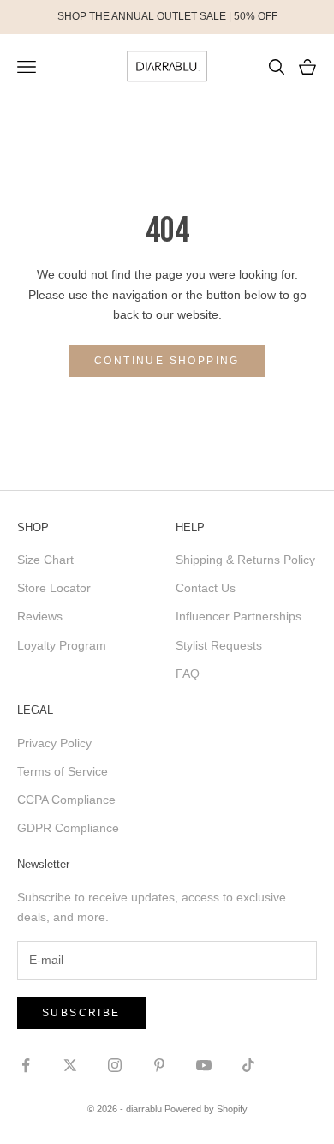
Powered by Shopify (206, 1109)
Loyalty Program (61, 645)
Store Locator (54, 588)
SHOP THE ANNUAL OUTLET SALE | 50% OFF (167, 16)
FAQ (188, 673)
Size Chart (45, 559)
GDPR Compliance (68, 828)
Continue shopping (167, 361)
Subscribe (81, 1013)
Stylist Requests (219, 645)
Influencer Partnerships (238, 616)
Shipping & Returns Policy (245, 559)
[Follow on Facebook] (25, 1065)
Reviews (40, 616)
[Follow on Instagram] (114, 1065)
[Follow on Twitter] (70, 1065)
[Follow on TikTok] (248, 1065)
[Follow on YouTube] (203, 1065)
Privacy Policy (54, 743)
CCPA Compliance (66, 799)
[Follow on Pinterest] (159, 1065)
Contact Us (206, 588)
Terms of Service (62, 771)
